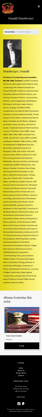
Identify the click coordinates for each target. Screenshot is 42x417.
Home (21, 368)
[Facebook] (19, 404)
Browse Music (10, 32)
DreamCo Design (28, 411)
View (21, 346)
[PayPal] (23, 404)
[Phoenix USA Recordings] (8, 6)
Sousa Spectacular (14, 336)
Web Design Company (15, 411)
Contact (21, 375)
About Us (21, 370)
